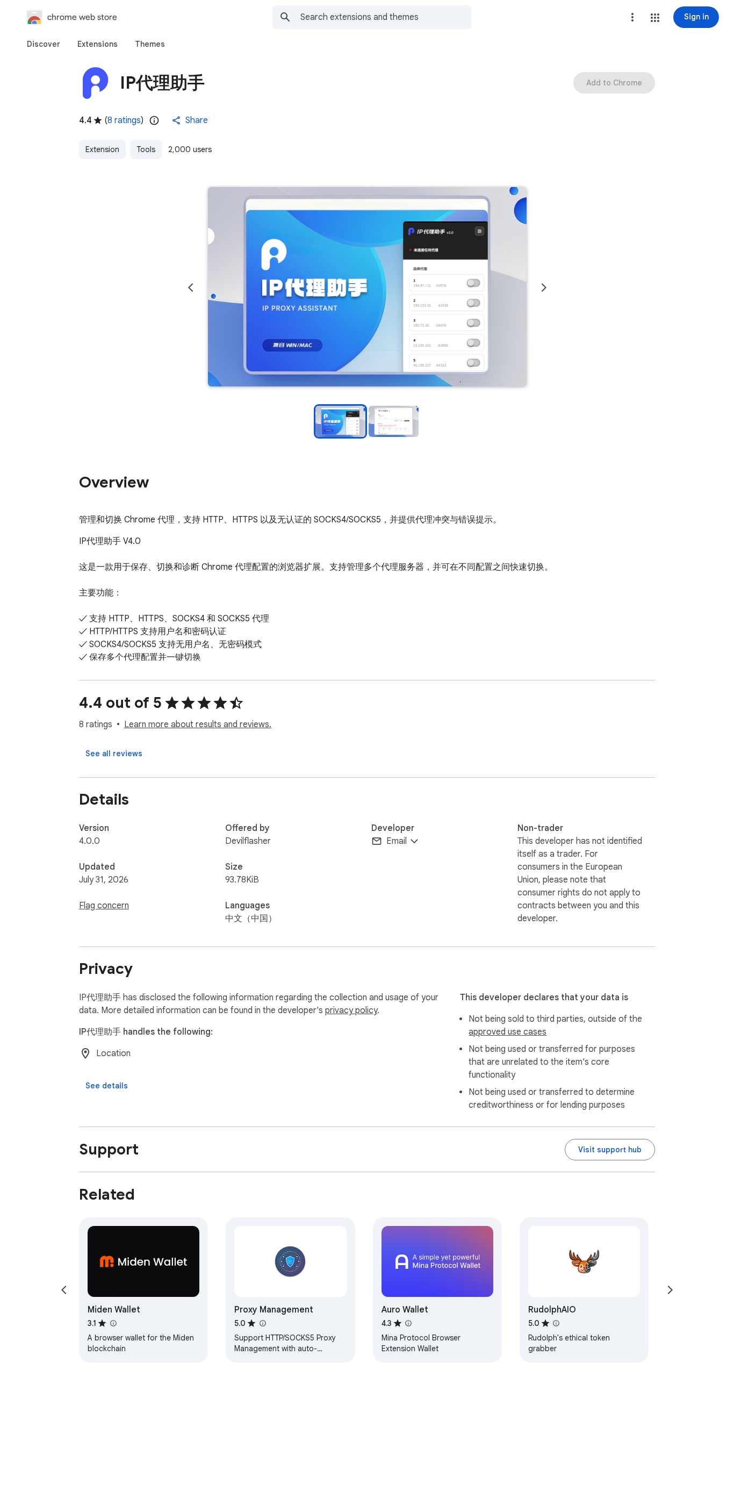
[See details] (106, 1086)
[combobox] (385, 17)
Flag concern (104, 905)
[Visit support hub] (610, 1150)
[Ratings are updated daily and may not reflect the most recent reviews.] (154, 120)
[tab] (43, 44)
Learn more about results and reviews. (197, 724)
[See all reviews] (114, 753)
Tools (145, 149)
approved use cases (507, 1032)
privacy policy (351, 1010)
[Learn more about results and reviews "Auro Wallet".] (408, 1323)
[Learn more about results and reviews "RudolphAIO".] (556, 1323)
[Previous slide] (191, 287)
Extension (102, 149)
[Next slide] (544, 287)
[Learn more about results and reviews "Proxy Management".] (262, 1323)
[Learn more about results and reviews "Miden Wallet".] (113, 1323)
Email (396, 841)
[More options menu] (632, 17)
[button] (655, 17)
